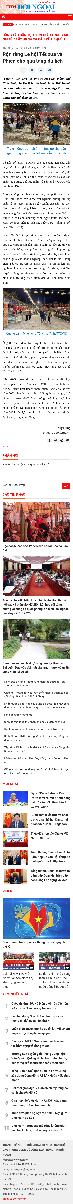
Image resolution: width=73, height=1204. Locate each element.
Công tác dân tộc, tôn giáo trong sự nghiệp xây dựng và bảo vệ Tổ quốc (35, 37)
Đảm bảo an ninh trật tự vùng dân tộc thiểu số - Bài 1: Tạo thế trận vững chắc (36, 683)
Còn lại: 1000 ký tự (14, 484)
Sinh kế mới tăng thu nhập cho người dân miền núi (34, 721)
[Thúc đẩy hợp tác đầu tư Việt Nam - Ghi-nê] (15, 839)
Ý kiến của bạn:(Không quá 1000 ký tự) (26, 464)
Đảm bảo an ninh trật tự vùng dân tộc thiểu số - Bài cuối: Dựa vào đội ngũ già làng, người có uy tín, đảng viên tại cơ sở (36, 667)
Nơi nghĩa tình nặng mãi (18, 714)
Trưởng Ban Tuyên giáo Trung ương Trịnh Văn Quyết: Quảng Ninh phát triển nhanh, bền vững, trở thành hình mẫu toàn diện (39, 1058)
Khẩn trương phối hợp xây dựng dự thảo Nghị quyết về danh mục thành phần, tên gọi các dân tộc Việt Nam (36, 705)
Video (7, 891)
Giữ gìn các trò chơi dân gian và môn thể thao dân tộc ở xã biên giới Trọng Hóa (36, 771)
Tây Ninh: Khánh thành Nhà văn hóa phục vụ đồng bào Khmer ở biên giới (37, 749)
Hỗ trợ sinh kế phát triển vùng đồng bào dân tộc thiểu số (36, 760)
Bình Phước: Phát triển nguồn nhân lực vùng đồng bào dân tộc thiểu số (36, 738)
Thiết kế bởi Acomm (14, 1198)
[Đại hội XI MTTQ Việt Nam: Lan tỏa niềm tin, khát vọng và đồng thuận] (18, 960)
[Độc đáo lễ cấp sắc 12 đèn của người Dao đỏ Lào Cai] (36, 522)
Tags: (6, 446)
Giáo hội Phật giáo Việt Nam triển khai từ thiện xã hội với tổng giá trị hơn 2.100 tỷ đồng (36, 694)
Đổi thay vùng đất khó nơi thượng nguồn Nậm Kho (34, 729)
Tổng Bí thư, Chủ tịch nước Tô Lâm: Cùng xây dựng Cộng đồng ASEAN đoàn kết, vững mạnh (40, 1075)
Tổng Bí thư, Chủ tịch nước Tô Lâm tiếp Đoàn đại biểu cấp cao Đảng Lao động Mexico (50, 875)
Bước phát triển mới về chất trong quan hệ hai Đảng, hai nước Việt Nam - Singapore (49, 819)
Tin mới (7, 24)
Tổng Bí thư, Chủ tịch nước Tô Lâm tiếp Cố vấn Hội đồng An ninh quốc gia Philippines (50, 856)
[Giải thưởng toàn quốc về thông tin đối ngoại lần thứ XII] (36, 918)
